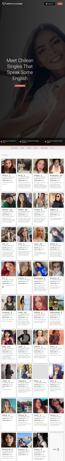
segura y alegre (37, 250)
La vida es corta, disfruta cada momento (24, 182)
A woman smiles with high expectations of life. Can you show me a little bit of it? (40, 356)
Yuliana (37, 210)
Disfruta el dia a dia (22, 422)
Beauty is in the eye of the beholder (40, 285)
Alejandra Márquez (23, 381)
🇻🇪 (2, 287)
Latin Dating (14, 148)
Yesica (52, 244)
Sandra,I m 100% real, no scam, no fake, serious (24, 216)
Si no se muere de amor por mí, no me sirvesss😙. (8, 285)
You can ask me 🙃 (6, 389)
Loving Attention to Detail (55, 355)
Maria (52, 347)
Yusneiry (21, 449)
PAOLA (5, 175)
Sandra (21, 210)
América (53, 278)
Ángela (36, 175)
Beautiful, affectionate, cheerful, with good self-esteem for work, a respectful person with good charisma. (40, 288)
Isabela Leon (52, 216)
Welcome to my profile (23, 319)
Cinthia (37, 449)
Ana (3, 244)
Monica (21, 415)
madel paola (55, 312)
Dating (29, 148)
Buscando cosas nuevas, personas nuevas (56, 422)
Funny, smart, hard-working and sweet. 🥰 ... (8, 216)
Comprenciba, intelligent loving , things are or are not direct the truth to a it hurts (24, 356)
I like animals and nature (7, 458)
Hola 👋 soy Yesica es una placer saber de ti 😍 (56, 250)
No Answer (4, 184)
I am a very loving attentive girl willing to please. (40, 322)
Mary (4, 347)
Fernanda (5, 312)
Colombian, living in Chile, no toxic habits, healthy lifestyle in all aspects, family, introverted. (40, 220)
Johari (4, 381)
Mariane (5, 210)
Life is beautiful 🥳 (38, 422)
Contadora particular (38, 353)
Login (60, 3)
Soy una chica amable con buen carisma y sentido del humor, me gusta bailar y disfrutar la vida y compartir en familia (56, 254)
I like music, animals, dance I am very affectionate (56, 424)
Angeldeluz (54, 175)
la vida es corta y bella (55, 319)
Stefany (37, 312)
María (36, 381)
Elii (3, 278)
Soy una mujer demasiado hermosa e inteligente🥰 (8, 319)
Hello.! (3, 388)
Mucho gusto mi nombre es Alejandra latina (24, 388)
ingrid (36, 244)
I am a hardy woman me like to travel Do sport (24, 424)
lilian (20, 244)
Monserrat (6, 449)
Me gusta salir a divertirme (40, 319)
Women (22, 148)
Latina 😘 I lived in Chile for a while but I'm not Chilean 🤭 (40, 424)
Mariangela (38, 278)
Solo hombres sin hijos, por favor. (40, 216)
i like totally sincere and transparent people (39, 459)
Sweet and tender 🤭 (7, 321)
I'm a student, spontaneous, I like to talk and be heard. (56, 219)
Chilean (36, 148)
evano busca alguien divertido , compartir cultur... (24, 353)
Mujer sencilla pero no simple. (40, 388)
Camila (21, 278)
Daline (4, 415)
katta (52, 381)
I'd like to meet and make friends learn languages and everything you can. (24, 391)
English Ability (44, 148)
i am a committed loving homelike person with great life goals (40, 254)
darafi (20, 347)
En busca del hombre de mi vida (56, 182)
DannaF (37, 347)
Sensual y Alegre (53, 285)
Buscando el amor (54, 353)
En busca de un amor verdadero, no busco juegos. (8, 250)
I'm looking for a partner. (7, 353)
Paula (20, 312)
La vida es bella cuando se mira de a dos (8, 182)
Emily (20, 175)
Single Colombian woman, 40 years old (56, 390)
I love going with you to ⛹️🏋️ (56, 388)
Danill (36, 415)
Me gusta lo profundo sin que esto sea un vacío (39, 390)
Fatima (52, 415)
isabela (53, 210)
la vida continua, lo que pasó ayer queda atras (40, 456)
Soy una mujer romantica (7, 456)
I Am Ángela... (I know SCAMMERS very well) (40, 182)
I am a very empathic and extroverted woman (55, 287)
